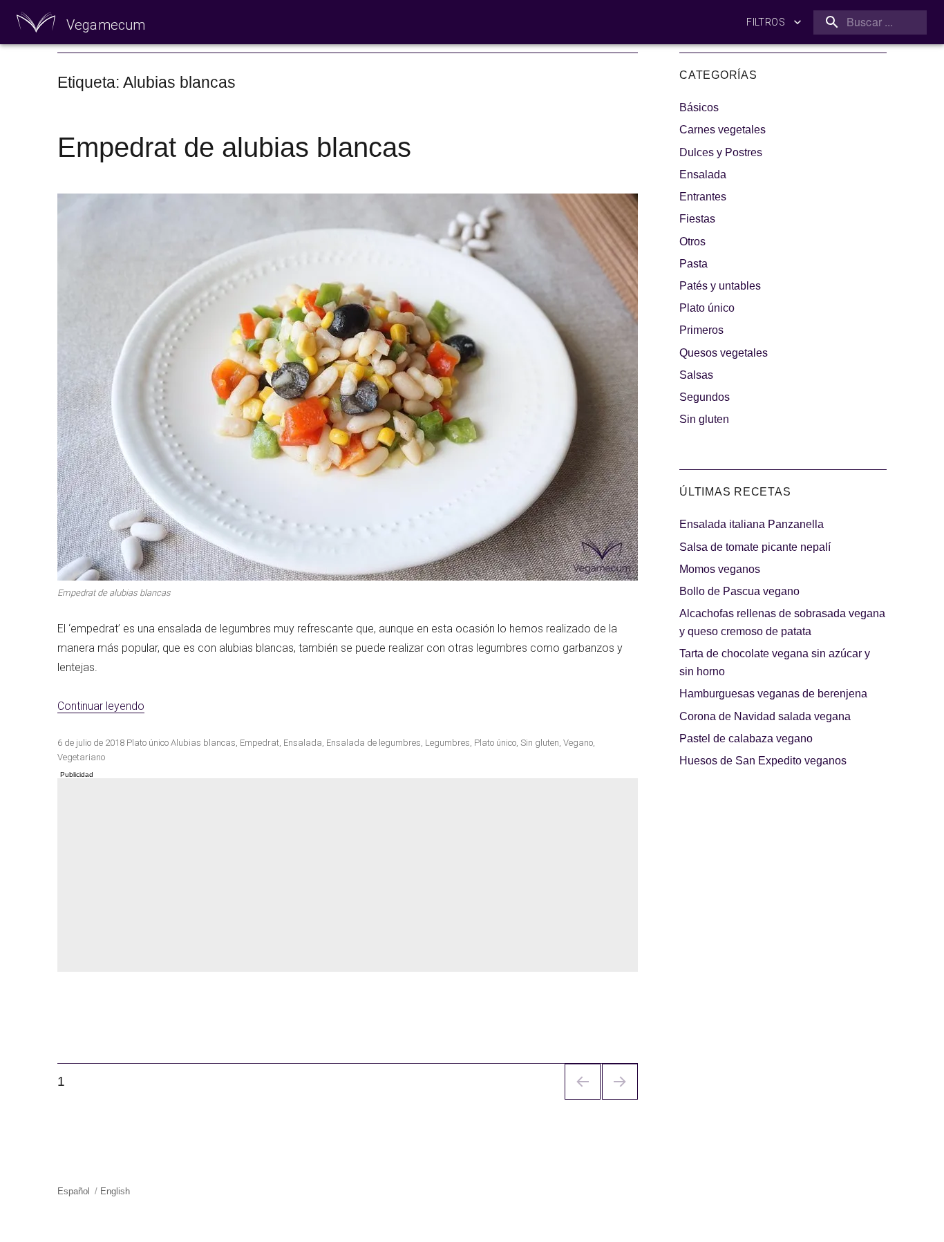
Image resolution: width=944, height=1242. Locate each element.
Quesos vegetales (723, 353)
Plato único (147, 742)
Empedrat (259, 742)
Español (73, 1191)
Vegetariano (81, 757)
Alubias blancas (203, 742)
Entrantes (702, 197)
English (115, 1191)
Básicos (699, 107)
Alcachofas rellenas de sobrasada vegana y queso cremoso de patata (782, 622)
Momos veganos (719, 569)
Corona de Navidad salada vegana (765, 716)
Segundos (704, 397)
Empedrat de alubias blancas (234, 147)
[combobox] (867, 22)
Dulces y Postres (720, 152)
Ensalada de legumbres (373, 742)
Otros (692, 241)
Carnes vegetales (722, 129)
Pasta (693, 264)
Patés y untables (720, 286)
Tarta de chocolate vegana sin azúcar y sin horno (774, 662)
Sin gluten (539, 742)
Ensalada (302, 742)
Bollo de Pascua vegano (739, 591)
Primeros (701, 330)
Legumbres (447, 742)
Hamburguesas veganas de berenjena (773, 693)
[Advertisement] (350, 876)
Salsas (696, 375)
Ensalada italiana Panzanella (751, 524)
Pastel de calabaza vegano (746, 738)
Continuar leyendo (100, 706)
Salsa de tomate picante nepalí (755, 547)
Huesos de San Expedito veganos (763, 760)
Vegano (578, 742)
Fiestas (697, 219)
